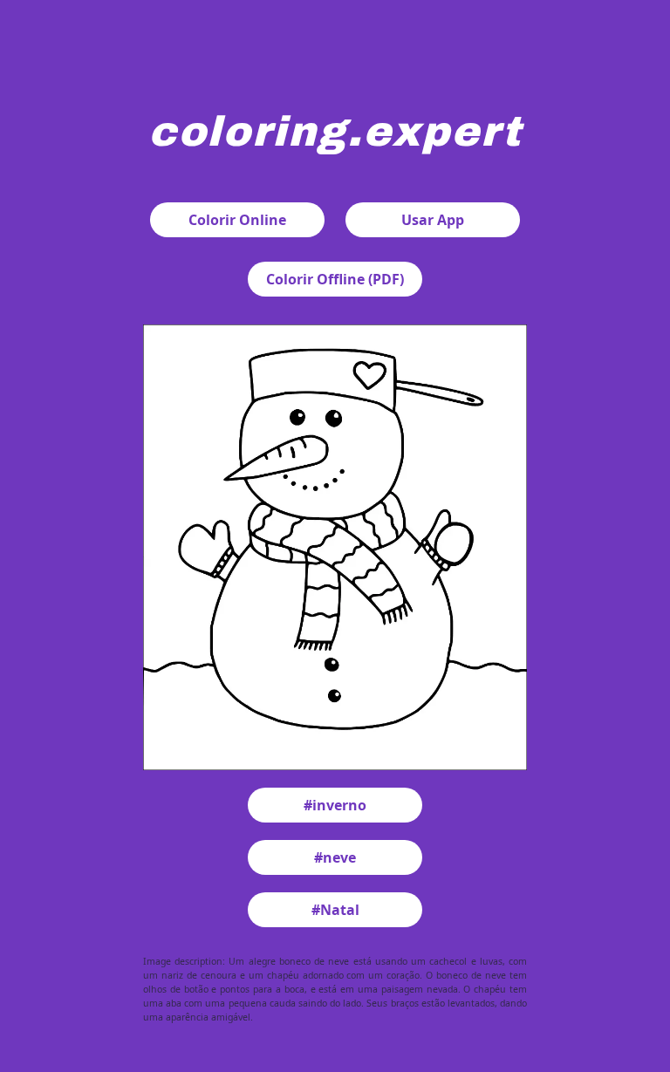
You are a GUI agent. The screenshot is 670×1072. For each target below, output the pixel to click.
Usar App (432, 219)
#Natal (335, 909)
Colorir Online (237, 219)
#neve (335, 857)
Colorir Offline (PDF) (335, 279)
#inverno (335, 805)
